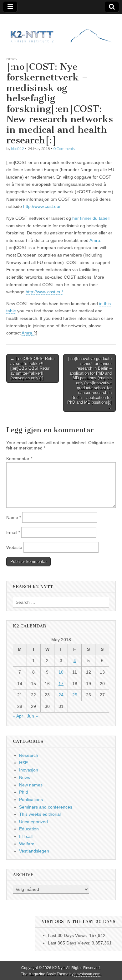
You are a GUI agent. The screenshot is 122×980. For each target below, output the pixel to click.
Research (28, 755)
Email (13, 532)
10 (61, 672)
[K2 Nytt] (61, 30)
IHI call (26, 836)
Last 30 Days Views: (68, 935)
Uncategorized (33, 821)
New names (31, 784)
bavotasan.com (87, 974)
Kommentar (19, 458)
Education (29, 828)
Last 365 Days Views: (70, 942)
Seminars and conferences (45, 807)
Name (13, 517)
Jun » (32, 715)
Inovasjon (28, 769)
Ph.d (23, 792)
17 (61, 683)
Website (14, 547)
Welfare (26, 843)
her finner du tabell (90, 218)
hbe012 (17, 148)
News (11, 59)
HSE (23, 762)
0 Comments (64, 148)
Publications (31, 799)
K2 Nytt (58, 968)
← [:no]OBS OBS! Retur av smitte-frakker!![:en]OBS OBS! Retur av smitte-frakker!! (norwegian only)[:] (32, 368)
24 (61, 694)
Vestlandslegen (34, 850)
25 (74, 694)
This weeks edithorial (40, 814)
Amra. (95, 240)
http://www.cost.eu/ (41, 206)
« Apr (18, 715)
